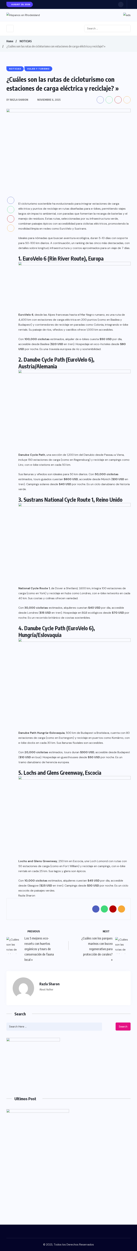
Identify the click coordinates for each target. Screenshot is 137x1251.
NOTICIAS (26, 41)
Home (9, 41)
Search (123, 1026)
